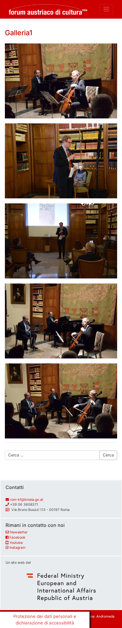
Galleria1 (19, 32)
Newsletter (19, 532)
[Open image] (61, 80)
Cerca (108, 454)
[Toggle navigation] (107, 9)
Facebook (17, 537)
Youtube (16, 543)
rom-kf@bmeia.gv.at (26, 500)
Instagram (17, 547)
